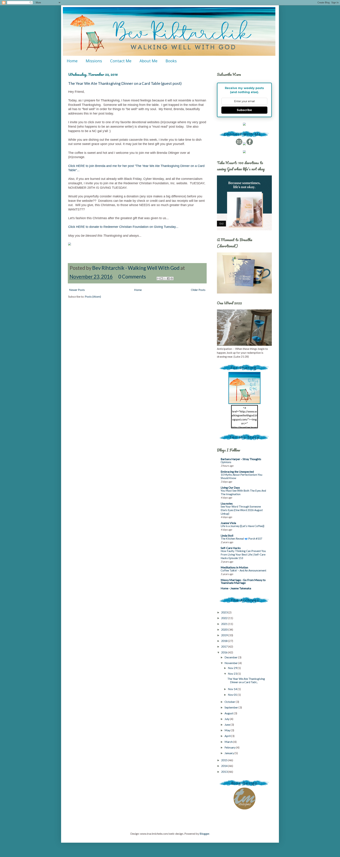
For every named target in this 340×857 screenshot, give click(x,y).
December (231, 657)
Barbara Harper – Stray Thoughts (241, 459)
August (229, 713)
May (228, 730)
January (229, 753)
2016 (224, 652)
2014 (224, 765)
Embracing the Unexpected (237, 471)
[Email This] (158, 278)
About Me (148, 60)
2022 (224, 618)
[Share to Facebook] (168, 278)
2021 (224, 623)
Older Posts (198, 289)
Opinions (226, 462)
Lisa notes (227, 503)
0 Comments (132, 277)
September (232, 707)
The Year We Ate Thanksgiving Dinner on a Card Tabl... (246, 680)
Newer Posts (77, 289)
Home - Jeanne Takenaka (236, 588)
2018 (224, 640)
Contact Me (120, 60)
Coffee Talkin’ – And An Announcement (243, 570)
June (228, 724)
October (230, 701)
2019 (224, 635)
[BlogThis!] (161, 278)
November (231, 663)
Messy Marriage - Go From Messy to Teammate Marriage (243, 581)
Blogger (204, 833)
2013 (224, 771)
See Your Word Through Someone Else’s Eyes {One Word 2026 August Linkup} (242, 510)
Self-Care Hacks (231, 547)
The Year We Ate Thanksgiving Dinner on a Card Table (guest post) (125, 83)
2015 (224, 760)
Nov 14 (232, 689)
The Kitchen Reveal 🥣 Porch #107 (241, 538)
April (228, 736)
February (230, 747)
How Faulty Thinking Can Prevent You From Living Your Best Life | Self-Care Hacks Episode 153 (243, 554)
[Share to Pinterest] (172, 278)
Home (72, 60)
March (229, 741)
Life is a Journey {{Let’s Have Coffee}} (242, 526)
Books (171, 60)
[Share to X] (165, 278)
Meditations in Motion (234, 567)
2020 (224, 629)
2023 (224, 612)
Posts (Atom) (93, 296)
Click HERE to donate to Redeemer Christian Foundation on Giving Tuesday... (123, 227)
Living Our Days (230, 487)
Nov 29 (232, 668)
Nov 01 (232, 694)
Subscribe (244, 110)
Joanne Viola (228, 523)
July (227, 719)
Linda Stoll (227, 535)
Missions (94, 60)
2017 (224, 646)
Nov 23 (232, 673)
